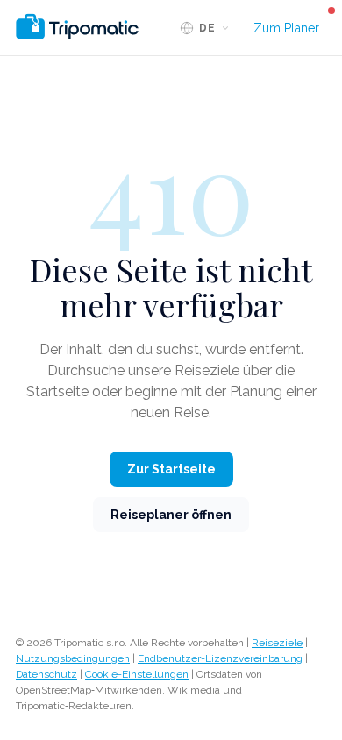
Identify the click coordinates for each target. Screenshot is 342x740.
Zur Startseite (171, 469)
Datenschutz (46, 674)
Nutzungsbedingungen (73, 658)
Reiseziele (277, 643)
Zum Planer (286, 28)
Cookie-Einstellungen (137, 674)
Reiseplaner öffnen (171, 515)
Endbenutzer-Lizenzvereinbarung (220, 658)
